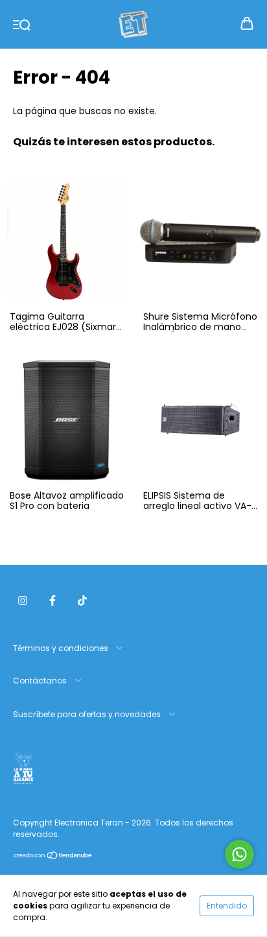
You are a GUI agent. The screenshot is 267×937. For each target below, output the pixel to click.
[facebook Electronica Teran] (52, 600)
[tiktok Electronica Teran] (82, 600)
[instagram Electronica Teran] (22, 600)
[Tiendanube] (53, 856)
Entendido (227, 905)
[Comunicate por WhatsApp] (239, 854)
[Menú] (21, 24)
